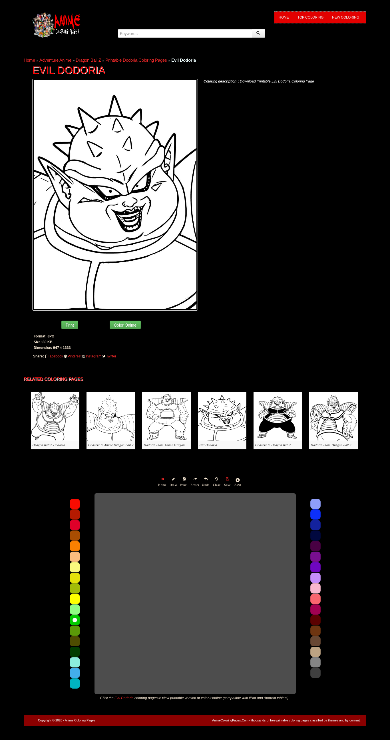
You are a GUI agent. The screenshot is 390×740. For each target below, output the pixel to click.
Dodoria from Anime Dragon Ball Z (169, 445)
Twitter (111, 356)
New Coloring (345, 17)
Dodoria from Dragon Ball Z (331, 445)
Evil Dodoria (208, 445)
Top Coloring (310, 17)
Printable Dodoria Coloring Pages (136, 60)
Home (284, 17)
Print (70, 325)
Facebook (55, 356)
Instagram (93, 356)
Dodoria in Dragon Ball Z (273, 445)
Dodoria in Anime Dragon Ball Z (111, 445)
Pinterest (74, 356)
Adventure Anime (55, 60)
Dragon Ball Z (88, 60)
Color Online (125, 325)
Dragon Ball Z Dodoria (48, 445)
